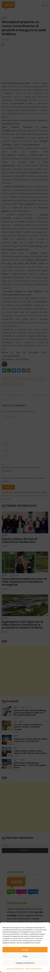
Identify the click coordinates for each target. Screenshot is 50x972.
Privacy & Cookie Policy (15, 969)
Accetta (25, 950)
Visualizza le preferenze (25, 963)
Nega (25, 956)
